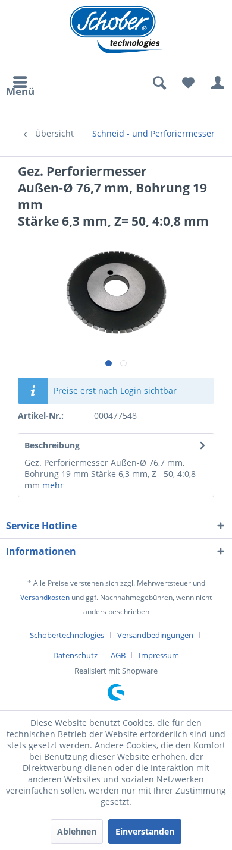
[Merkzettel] (188, 83)
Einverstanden (144, 831)
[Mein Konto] (217, 83)
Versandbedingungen (155, 635)
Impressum (159, 655)
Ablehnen (76, 831)
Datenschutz (75, 655)
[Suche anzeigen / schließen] (159, 83)
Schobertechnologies (67, 635)
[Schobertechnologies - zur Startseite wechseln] (116, 29)
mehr (52, 485)
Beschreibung (52, 445)
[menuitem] (20, 83)
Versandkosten (45, 597)
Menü (20, 89)
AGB (118, 655)
